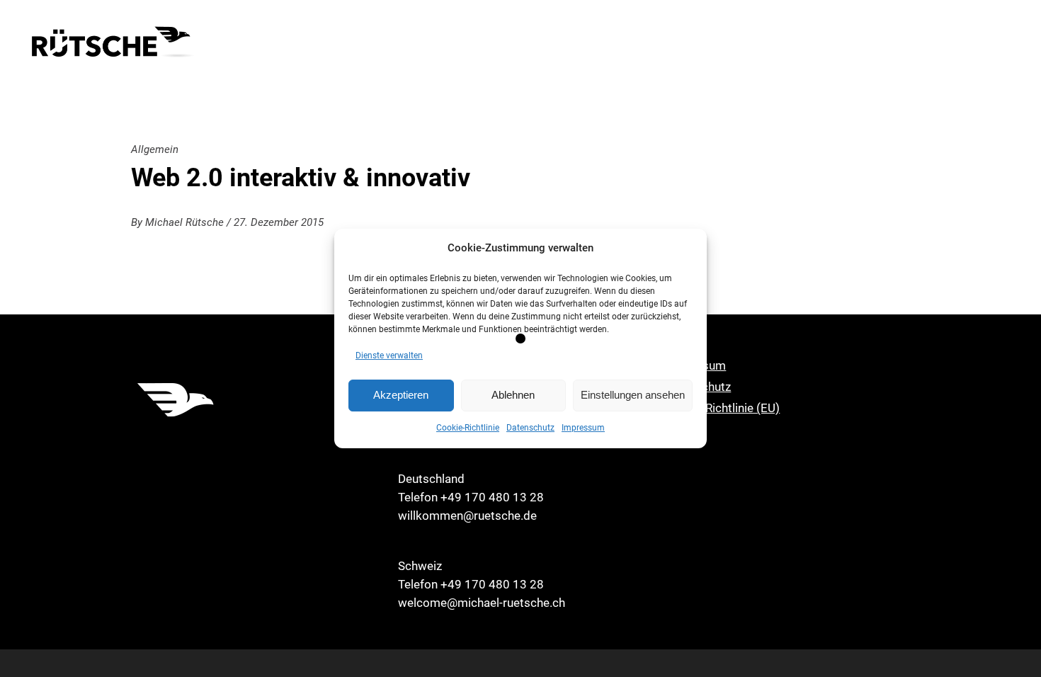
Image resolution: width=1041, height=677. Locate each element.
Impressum (583, 428)
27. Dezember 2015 (279, 222)
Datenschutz (530, 428)
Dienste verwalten (389, 355)
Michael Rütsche (186, 222)
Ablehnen (513, 395)
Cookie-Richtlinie (467, 428)
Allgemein (154, 149)
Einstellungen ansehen (633, 395)
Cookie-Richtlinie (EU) (722, 408)
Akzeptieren (400, 395)
